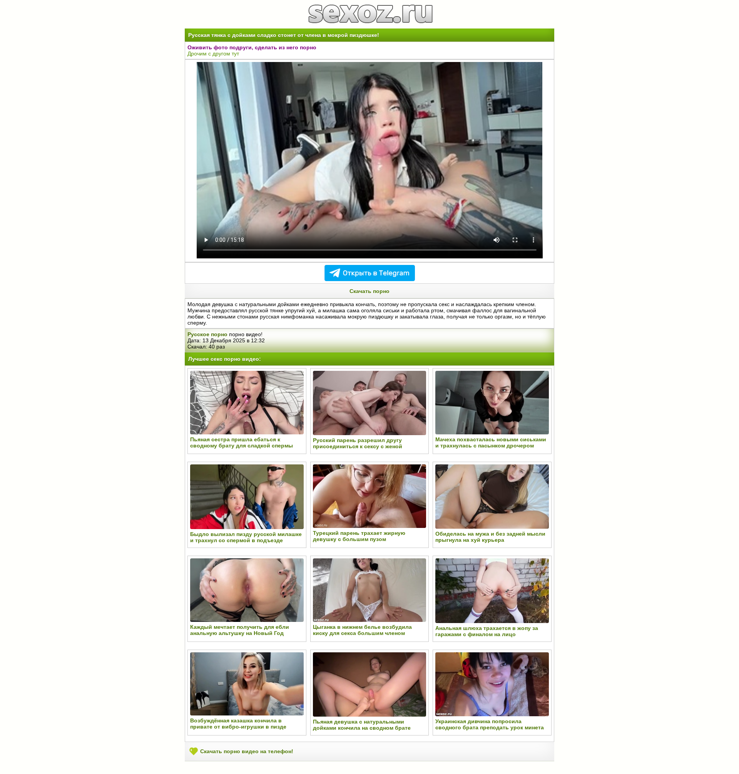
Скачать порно (369, 291)
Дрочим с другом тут (213, 53)
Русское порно (207, 334)
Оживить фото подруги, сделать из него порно (251, 47)
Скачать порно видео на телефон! (246, 751)
